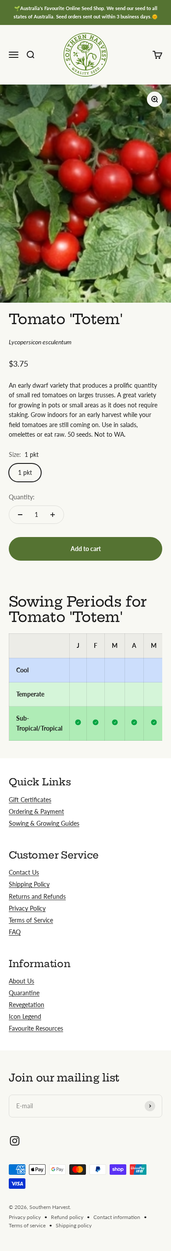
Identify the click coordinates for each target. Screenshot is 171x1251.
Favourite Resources (36, 1028)
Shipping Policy (29, 884)
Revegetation (26, 1004)
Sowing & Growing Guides (44, 823)
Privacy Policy (27, 908)
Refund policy (67, 1217)
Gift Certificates (30, 799)
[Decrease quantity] (20, 514)
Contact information (116, 1217)
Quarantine (24, 993)
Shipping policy (74, 1225)
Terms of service (27, 1225)
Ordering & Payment (36, 811)
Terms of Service (31, 920)
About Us (21, 981)
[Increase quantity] (53, 514)
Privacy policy (25, 1217)
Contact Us (24, 872)
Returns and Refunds (37, 896)
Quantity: (22, 497)
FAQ (15, 932)
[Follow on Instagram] (15, 1141)
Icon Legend (25, 1016)
